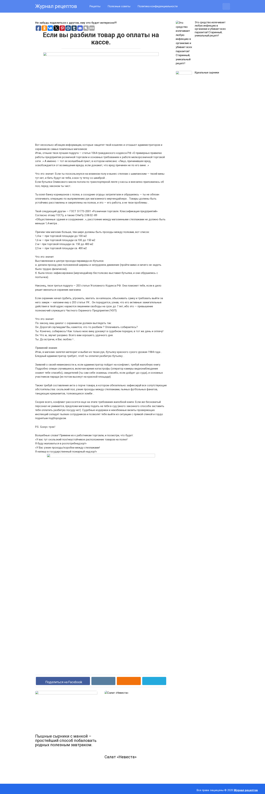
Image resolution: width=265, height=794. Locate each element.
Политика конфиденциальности (158, 6)
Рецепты (95, 6)
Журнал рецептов (56, 6)
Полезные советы (119, 6)
